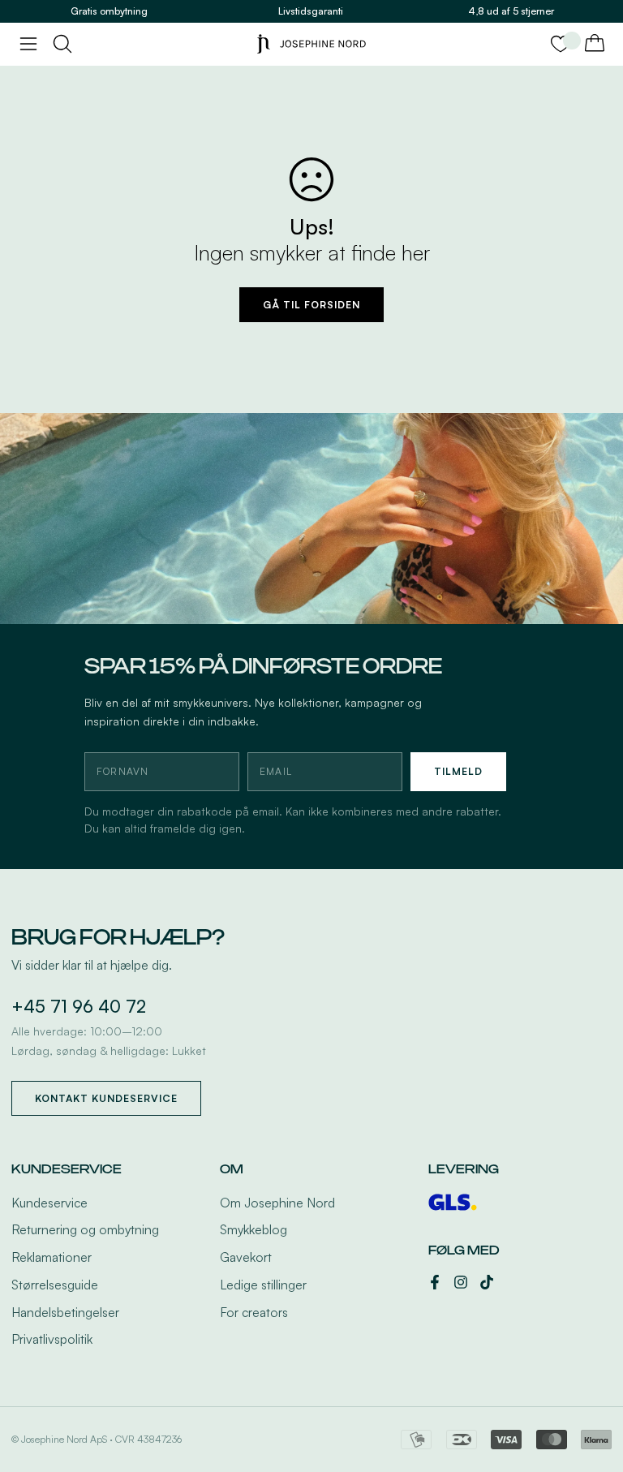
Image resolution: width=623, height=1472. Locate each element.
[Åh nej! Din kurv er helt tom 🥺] (595, 44)
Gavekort (246, 1257)
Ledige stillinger (263, 1284)
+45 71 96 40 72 (78, 1006)
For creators (254, 1312)
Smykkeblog (253, 1229)
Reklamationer (51, 1257)
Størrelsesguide (54, 1284)
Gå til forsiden (311, 305)
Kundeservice (49, 1202)
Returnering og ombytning (85, 1229)
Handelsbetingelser (65, 1312)
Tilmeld (458, 771)
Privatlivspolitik (51, 1339)
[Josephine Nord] (311, 44)
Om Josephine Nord (277, 1202)
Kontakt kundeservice (106, 1098)
